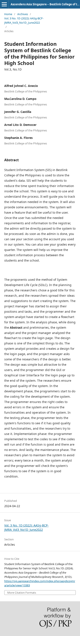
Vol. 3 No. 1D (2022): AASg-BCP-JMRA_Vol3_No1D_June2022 (24, 20)
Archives (22, 14)
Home (8, 14)
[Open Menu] (4, 4)
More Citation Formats (21, 592)
